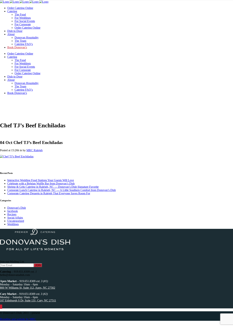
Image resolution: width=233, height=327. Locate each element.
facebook (12, 211)
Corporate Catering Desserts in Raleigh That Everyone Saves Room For (48, 193)
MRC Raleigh (34, 150)
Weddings (13, 224)
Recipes (11, 214)
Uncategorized (15, 220)
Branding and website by (18, 319)
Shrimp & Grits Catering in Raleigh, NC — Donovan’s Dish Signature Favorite (53, 186)
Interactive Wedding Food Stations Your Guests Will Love (40, 180)
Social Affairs (15, 217)
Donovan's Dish (16, 207)
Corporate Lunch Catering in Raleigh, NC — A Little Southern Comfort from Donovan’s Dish (61, 190)
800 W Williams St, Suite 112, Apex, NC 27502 (27, 287)
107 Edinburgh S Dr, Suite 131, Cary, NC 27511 (28, 300)
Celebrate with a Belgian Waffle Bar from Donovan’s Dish (41, 183)
